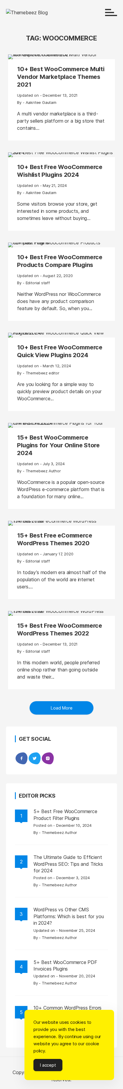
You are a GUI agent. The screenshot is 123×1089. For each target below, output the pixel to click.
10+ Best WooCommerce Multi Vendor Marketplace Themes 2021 (60, 76)
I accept (48, 1065)
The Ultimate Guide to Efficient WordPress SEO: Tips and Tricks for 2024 (68, 864)
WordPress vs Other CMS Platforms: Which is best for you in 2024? (68, 916)
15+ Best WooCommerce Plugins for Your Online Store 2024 (58, 445)
